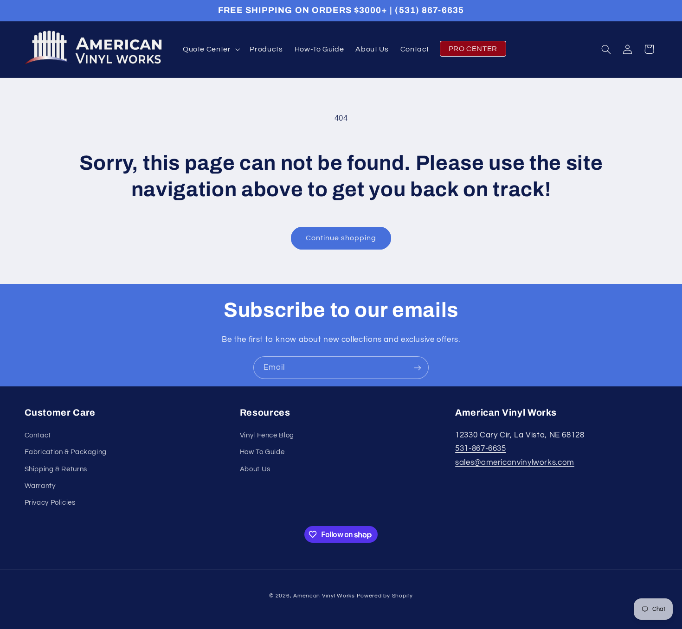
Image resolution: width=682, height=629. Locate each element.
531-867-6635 (480, 448)
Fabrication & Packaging (66, 452)
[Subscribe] (417, 367)
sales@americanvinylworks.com (514, 462)
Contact (38, 435)
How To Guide (262, 452)
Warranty (40, 485)
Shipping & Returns (56, 469)
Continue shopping (341, 238)
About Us (255, 469)
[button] (210, 49)
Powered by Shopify (385, 595)
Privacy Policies (50, 502)
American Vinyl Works (324, 595)
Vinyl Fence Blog (267, 435)
